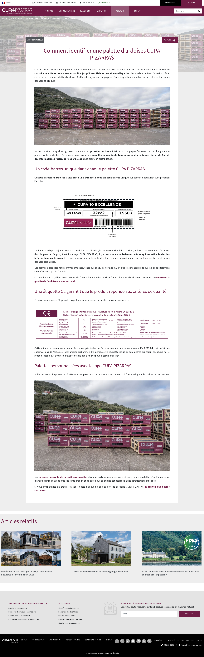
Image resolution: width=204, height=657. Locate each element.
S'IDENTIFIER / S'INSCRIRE (43, 3)
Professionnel (170, 2)
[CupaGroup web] (10, 640)
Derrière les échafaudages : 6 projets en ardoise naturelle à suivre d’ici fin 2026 (26, 573)
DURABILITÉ (105, 3)
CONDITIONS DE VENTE (93, 640)
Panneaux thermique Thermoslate (22, 612)
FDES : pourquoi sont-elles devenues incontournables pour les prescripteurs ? (170, 573)
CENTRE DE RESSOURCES (67, 3)
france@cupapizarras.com (191, 645)
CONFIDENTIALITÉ (38, 640)
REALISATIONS (85, 11)
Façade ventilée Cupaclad (19, 615)
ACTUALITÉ (120, 11)
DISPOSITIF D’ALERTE (73, 640)
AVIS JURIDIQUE (55, 640)
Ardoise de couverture (17, 608)
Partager (168, 40)
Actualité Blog (17, 19)
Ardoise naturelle (35, 40)
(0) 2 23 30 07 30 (170, 645)
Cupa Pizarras (90, 653)
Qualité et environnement (69, 623)
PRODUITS (49, 11)
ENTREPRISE (102, 11)
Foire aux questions (66, 615)
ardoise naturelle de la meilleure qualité (63, 477)
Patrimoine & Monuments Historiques (23, 619)
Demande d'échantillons (68, 612)
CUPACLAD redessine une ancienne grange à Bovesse (100, 571)
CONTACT (137, 11)
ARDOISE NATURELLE (67, 11)
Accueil (5, 19)
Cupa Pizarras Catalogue (68, 608)
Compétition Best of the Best (70, 619)
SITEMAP (109, 640)
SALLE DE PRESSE (88, 3)
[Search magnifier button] (199, 11)
